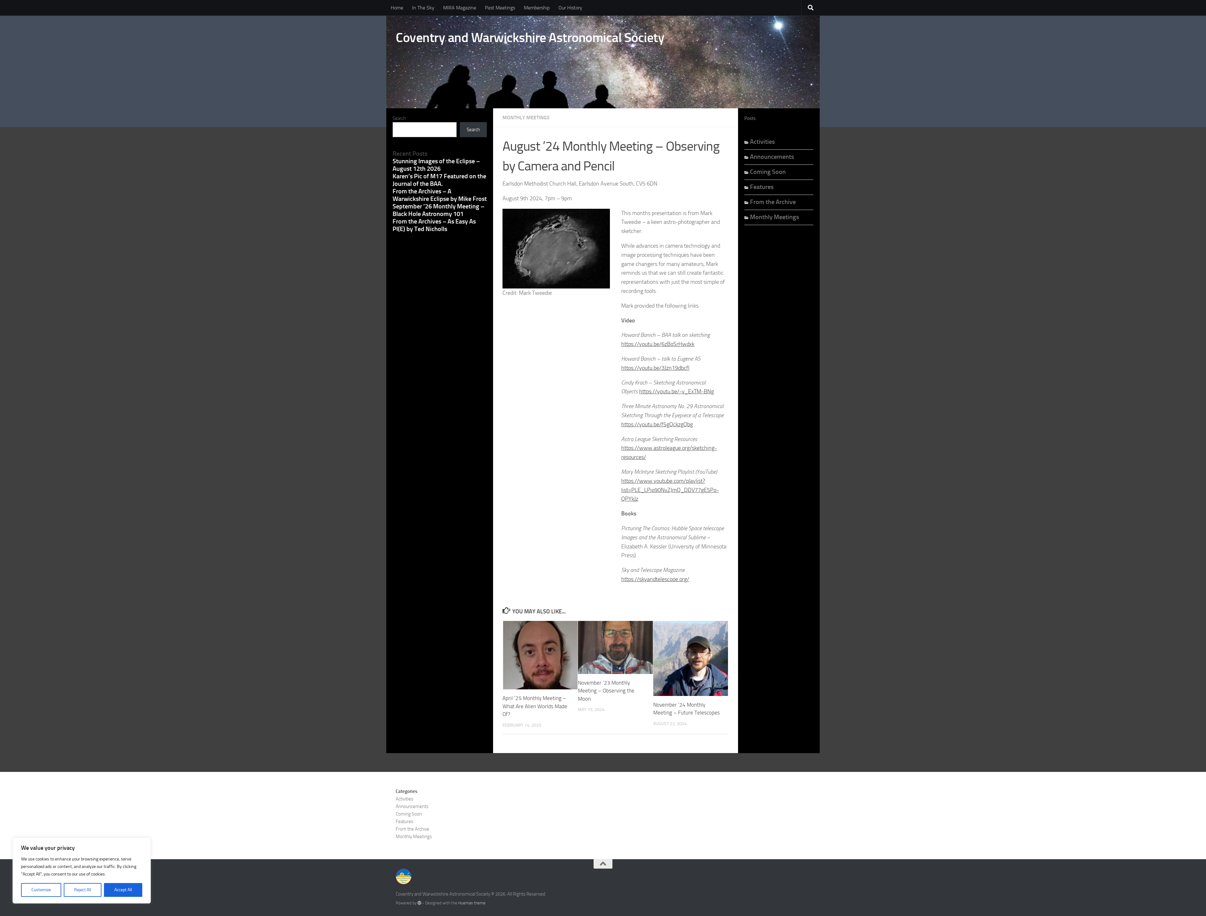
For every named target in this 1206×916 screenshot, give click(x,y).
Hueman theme (472, 903)
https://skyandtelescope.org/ (655, 579)
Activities (762, 141)
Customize (41, 889)
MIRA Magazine (459, 8)
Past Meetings (500, 8)
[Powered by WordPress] (419, 903)
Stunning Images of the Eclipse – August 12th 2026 (436, 164)
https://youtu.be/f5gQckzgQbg (657, 424)
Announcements (772, 156)
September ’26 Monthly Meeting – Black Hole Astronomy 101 (438, 210)
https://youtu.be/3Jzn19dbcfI (655, 367)
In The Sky (423, 8)
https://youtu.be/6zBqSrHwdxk (657, 344)
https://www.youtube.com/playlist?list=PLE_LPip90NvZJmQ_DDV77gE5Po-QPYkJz (670, 490)
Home (397, 8)
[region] (82, 870)
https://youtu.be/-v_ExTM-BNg (676, 391)
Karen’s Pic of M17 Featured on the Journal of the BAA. (439, 179)
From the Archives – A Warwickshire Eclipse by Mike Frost (440, 194)
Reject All (82, 889)
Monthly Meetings (526, 118)
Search (399, 118)
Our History (570, 8)
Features (762, 187)
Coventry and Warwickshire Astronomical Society (530, 38)
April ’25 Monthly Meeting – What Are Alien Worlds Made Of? (535, 706)
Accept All (123, 889)
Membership (537, 8)
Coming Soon (768, 171)
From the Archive (773, 202)
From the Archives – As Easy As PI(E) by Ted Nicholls (434, 225)
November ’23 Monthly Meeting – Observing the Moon (606, 691)
